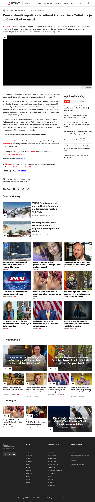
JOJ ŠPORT (29, 456)
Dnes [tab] (67, 101)
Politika (50, 479)
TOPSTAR (38, 3)
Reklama (74, 450)
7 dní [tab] (74, 101)
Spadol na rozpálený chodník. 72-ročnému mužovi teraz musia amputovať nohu (77, 140)
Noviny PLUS (52, 456)
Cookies (73, 461)
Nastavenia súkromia (77, 464)
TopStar (28, 471)
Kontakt (73, 453)
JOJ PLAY (28, 453)
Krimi (66, 3)
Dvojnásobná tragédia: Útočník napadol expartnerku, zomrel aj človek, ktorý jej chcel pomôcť (76, 108)
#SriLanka (16, 141)
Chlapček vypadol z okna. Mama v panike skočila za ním (77, 156)
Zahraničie (51, 473)
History (28, 479)
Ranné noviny (52, 462)
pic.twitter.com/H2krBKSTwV (14, 154)
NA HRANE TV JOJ (53, 465)
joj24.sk (51, 453)
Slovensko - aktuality (55, 471)
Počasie (28, 482)
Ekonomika (51, 482)
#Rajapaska (7, 144)
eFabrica (74, 498)
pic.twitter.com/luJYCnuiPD (20, 167)
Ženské (28, 468)
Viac (80, 3)
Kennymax (58, 498)
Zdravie (58, 3)
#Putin (32, 151)
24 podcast (48, 3)
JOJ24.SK (28, 3)
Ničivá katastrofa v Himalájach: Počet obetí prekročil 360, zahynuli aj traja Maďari (78, 133)
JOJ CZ (28, 459)
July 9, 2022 (22, 158)
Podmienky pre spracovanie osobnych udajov (80, 457)
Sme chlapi (29, 473)
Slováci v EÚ (52, 485)
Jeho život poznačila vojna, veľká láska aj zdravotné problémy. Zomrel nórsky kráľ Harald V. (77, 148)
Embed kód (88, 87)
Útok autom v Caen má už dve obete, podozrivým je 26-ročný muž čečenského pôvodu (77, 124)
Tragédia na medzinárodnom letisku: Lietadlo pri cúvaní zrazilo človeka (75, 116)
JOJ (27, 450)
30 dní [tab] (82, 101)
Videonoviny (52, 459)
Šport (73, 3)
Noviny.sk (51, 450)
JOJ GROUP (29, 462)
